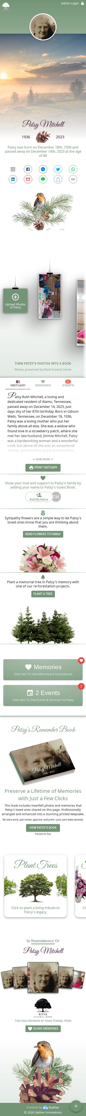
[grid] (43, 311)
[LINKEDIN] (13, 179)
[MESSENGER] (43, 169)
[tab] (17, 383)
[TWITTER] (58, 169)
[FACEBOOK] (28, 169)
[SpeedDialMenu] (76, 1106)
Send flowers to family (43, 534)
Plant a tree (42, 593)
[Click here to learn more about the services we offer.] (43, 1008)
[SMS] (43, 179)
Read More (43, 459)
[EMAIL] (28, 179)
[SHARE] (58, 179)
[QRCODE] (13, 169)
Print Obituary (45, 467)
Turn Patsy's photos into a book (43, 363)
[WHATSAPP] (73, 169)
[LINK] (73, 179)
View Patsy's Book (43, 827)
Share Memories (45, 1028)
